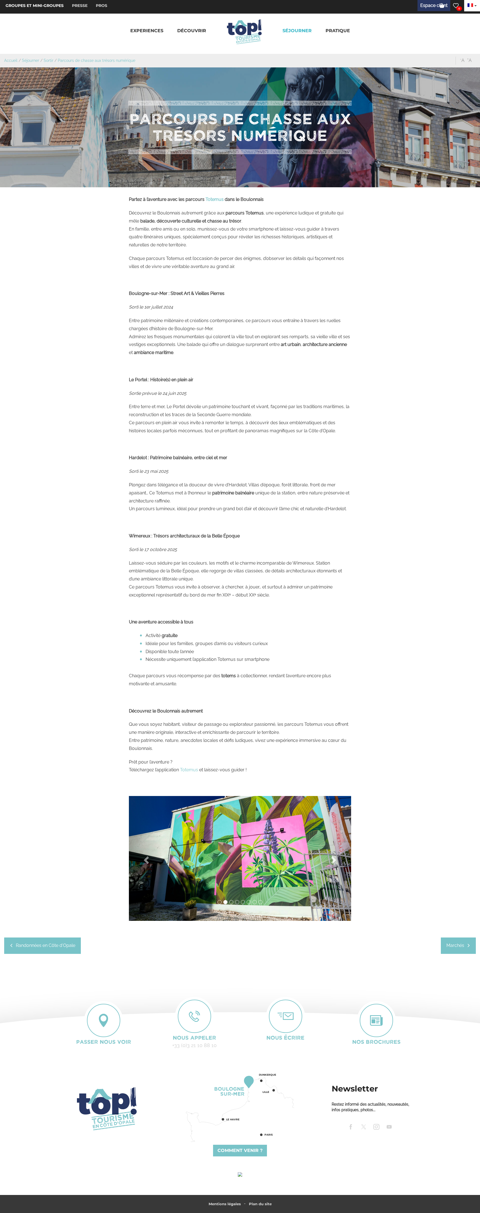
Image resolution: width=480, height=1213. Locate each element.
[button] (147, 31)
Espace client (434, 5)
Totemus (215, 199)
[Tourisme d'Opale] (106, 1108)
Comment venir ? (240, 1150)
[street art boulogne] (240, 858)
